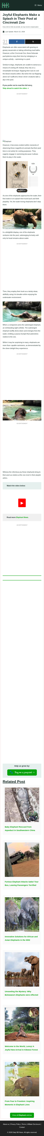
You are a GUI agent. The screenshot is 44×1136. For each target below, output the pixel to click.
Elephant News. (22, 517)
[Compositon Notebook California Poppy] (22, 193)
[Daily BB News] (5, 5)
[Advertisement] (22, 118)
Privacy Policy (15, 1124)
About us (6, 1124)
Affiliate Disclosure (33, 1124)
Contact (22, 1127)
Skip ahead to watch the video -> (16, 88)
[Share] (17, 41)
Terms (24, 1124)
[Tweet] (33, 41)
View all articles (22, 1115)
